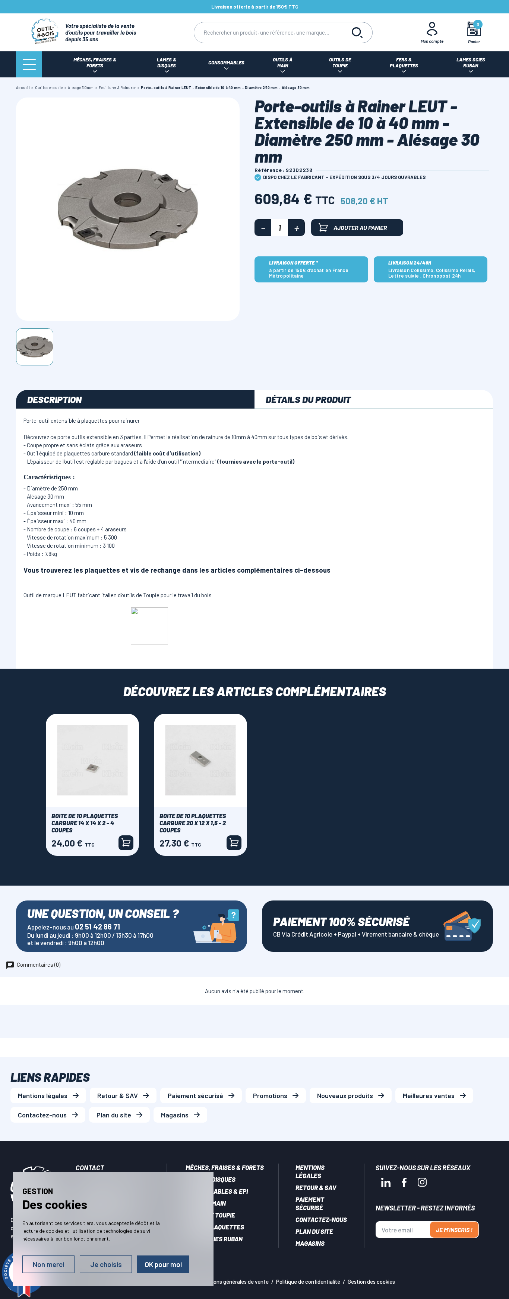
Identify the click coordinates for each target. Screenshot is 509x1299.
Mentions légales (42, 1095)
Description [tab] (54, 399)
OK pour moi (163, 1264)
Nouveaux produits (345, 1095)
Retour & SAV (117, 1095)
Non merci (48, 1264)
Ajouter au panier (360, 227)
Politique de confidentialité (308, 1281)
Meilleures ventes (429, 1095)
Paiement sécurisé (195, 1095)
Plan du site (114, 1115)
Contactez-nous (42, 1115)
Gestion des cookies (371, 1281)
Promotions (270, 1095)
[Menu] (29, 64)
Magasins (175, 1115)
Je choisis (106, 1264)
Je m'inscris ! (454, 1229)
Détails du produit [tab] (308, 399)
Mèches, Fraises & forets (225, 1167)
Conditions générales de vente (233, 1281)
